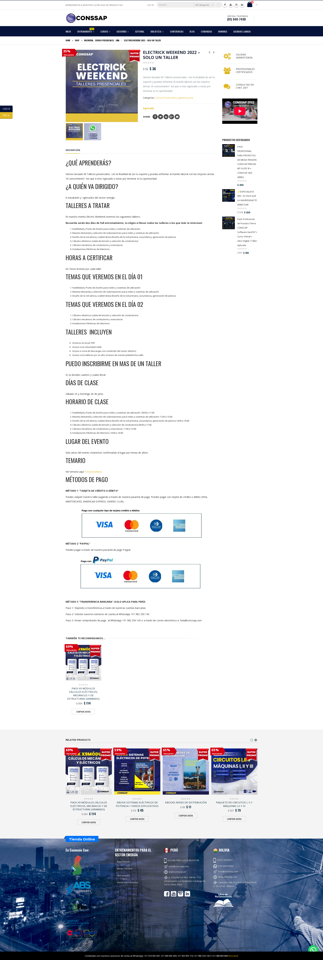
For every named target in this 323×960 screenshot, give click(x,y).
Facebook (155, 116)
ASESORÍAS (122, 31)
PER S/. (8, 115)
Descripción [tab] (73, 150)
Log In (150, 5)
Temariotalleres (93, 471)
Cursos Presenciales (165, 97)
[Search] (219, 5)
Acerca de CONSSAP (196, 950)
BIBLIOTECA (156, 31)
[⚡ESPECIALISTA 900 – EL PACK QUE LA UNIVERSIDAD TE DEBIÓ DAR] (228, 195)
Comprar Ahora (83, 711)
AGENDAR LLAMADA (242, 31)
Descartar (233, 955)
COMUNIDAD (206, 31)
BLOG (192, 31)
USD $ (8, 108)
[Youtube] (230, 4)
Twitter (160, 116)
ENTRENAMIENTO (85, 30)
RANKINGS (222, 31)
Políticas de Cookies (247, 950)
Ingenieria (182, 97)
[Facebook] (224, 4)
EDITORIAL (139, 31)
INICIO (68, 31)
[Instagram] (236, 4)
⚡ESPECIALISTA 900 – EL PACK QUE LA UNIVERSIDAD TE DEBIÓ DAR (247, 198)
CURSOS (104, 31)
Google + (171, 116)
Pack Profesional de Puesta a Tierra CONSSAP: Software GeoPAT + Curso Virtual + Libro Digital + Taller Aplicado (247, 232)
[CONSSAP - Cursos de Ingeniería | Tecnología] (87, 18)
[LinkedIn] (242, 4)
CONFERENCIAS (176, 31)
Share (146, 116)
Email (177, 116)
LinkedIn (166, 116)
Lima (190, 97)
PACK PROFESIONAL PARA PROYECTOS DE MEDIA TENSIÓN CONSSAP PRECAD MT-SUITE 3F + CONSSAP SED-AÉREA (247, 162)
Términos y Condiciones (221, 950)
